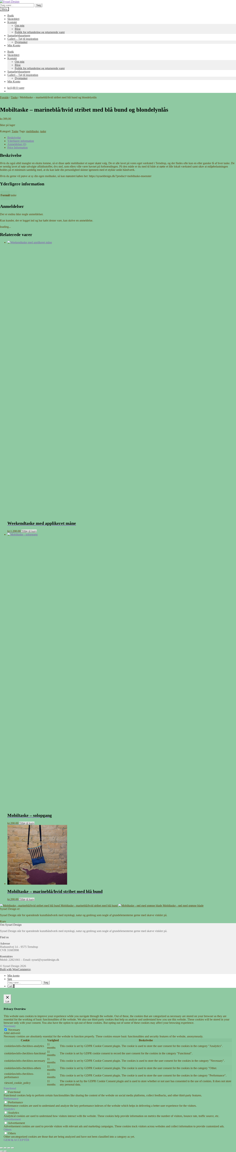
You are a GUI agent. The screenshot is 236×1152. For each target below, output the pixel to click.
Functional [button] (10, 1088)
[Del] (8, 1147)
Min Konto (13, 45)
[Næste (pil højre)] (5, 1151)
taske (43, 131)
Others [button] (7, 1129)
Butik (10, 15)
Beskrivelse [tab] (14, 137)
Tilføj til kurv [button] (29, 531)
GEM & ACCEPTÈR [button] (16, 1139)
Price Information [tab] (17, 147)
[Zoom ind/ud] (1, 1147)
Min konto (13, 975)
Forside (4, 97)
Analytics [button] (9, 1109)
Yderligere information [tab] (20, 140)
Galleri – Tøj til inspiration (22, 38)
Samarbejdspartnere (18, 35)
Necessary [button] (10, 1026)
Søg (38, 5)
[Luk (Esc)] (12, 1147)
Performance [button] (11, 1098)
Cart (11, 986)
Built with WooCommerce (15, 969)
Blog (17, 28)
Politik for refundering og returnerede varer (40, 32)
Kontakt (12, 22)
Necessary (14, 1029)
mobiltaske (32, 131)
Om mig (19, 25)
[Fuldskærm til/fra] (5, 1147)
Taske (14, 97)
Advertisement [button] (12, 1119)
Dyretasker (21, 42)
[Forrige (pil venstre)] (1, 1151)
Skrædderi (13, 18)
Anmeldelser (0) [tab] (16, 144)
